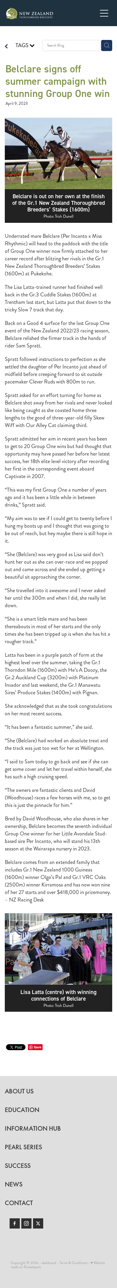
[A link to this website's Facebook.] (15, 1223)
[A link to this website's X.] (38, 1223)
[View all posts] (6, 47)
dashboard (49, 1262)
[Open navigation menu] (104, 13)
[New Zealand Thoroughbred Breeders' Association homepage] (51, 13)
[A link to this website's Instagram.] (26, 1223)
